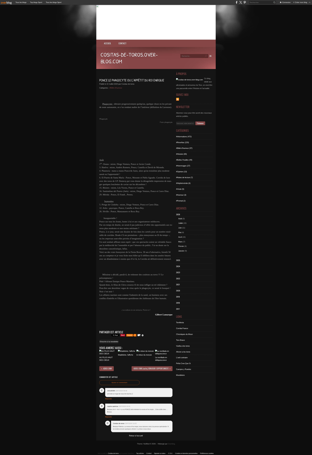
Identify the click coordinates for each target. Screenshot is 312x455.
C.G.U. (170, 453)
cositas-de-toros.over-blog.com (129, 58)
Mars (180, 242)
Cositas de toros (113, 453)
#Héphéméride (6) (183, 183)
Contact (122, 43)
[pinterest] (244, 2)
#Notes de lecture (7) (184, 177)
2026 (178, 214)
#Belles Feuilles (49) (184, 160)
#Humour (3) (181, 195)
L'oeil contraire (182, 357)
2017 (178, 309)
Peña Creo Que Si (183, 363)
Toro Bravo (180, 340)
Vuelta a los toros (183, 346)
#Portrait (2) (180, 201)
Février (181, 246)
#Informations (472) (184, 137)
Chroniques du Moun (184, 334)
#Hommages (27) (183, 166)
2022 (178, 278)
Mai (179, 232)
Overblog (171, 444)
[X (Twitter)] (240, 2)
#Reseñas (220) (182, 142)
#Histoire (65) (181, 154)
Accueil (107, 43)
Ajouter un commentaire (119, 382)
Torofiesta (180, 322)
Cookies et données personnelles (186, 453)
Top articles (140, 453)
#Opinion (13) (181, 172)
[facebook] (236, 2)
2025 (178, 260)
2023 (178, 272)
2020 (178, 290)
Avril (180, 237)
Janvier (181, 251)
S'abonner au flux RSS (177, 99)
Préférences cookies (207, 453)
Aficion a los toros (183, 352)
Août (180, 219)
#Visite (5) (180, 189)
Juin (180, 228)
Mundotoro (180, 375)
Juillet (180, 223)
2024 (178, 266)
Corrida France (182, 328)
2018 (178, 302)
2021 (178, 284)
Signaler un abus (160, 453)
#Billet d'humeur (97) (184, 148)
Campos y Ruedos (183, 369)
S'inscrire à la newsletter (109, 342)
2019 (178, 296)
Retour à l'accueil (136, 436)
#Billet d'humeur (115, 88)
